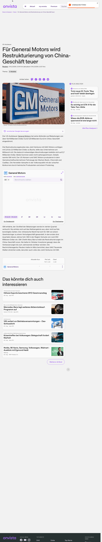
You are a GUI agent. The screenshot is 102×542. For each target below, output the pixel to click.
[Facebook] (36, 79)
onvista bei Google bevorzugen (18, 131)
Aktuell (32, 6)
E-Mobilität (12, 71)
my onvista (43, 6)
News (14, 12)
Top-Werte (68, 540)
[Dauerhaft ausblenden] (62, 131)
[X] (44, 79)
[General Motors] (5, 266)
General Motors (24, 136)
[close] (97, 3)
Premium (54, 6)
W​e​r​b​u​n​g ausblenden (67, 27)
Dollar (53, 540)
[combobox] (38, 180)
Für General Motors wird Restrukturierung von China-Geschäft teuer (36, 12)
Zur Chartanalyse (58, 221)
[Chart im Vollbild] (62, 172)
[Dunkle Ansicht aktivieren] (12, 1)
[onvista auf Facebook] (21, 540)
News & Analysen (7, 12)
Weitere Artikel (56, 362)
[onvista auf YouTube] (25, 540)
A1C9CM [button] (9, 176)
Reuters (5, 67)
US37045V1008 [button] (20, 176)
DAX (38, 540)
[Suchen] (61, 180)
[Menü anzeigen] (25, 6)
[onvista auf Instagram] (29, 540)
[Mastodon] (32, 79)
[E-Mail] (48, 79)
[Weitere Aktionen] (62, 266)
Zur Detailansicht (9, 221)
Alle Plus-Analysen (89, 128)
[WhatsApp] (40, 79)
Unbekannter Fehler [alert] (79, 5)
